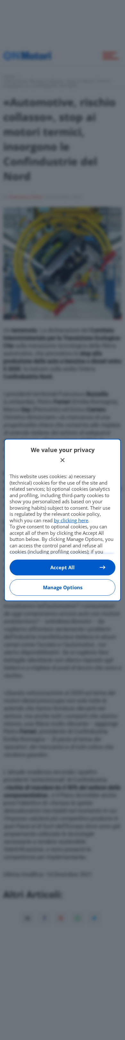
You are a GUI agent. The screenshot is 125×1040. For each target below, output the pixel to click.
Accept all (62, 567)
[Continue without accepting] (62, 460)
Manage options (62, 587)
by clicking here (71, 520)
